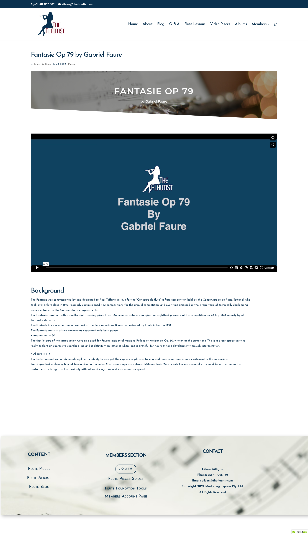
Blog (160, 24)
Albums (241, 24)
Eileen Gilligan (42, 64)
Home (133, 24)
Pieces (71, 64)
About (147, 24)
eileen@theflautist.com (217, 480)
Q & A (174, 24)
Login (126, 469)
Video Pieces (220, 24)
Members (259, 24)
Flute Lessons (194, 24)
